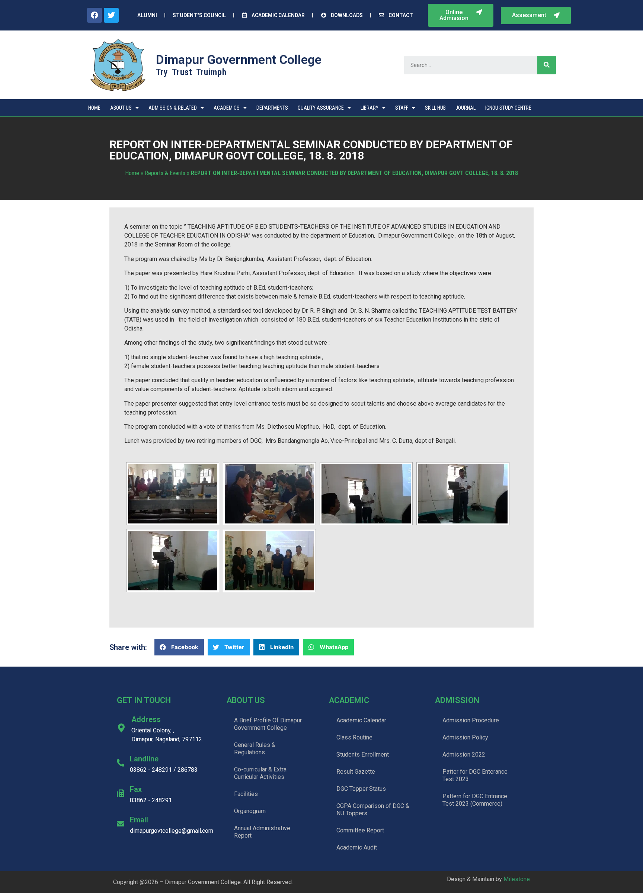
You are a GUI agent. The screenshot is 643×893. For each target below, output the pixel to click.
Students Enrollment (362, 754)
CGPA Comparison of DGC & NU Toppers (372, 809)
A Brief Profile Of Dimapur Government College (268, 724)
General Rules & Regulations (254, 748)
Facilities (246, 793)
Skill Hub (435, 108)
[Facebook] (94, 15)
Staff (401, 108)
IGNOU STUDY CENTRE (508, 108)
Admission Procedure (470, 720)
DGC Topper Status (361, 788)
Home (94, 108)
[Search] (546, 65)
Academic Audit (356, 847)
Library (369, 108)
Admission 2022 (463, 754)
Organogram (250, 811)
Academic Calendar (361, 720)
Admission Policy (465, 737)
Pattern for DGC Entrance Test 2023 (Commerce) (474, 800)
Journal (465, 108)
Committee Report (360, 830)
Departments (272, 108)
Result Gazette (355, 771)
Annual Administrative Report (262, 832)
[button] (460, 15)
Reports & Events (165, 173)
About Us (121, 108)
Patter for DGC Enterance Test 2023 (475, 775)
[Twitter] (111, 15)
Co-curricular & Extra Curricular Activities (260, 773)
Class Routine (354, 737)
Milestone (516, 879)
